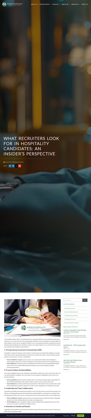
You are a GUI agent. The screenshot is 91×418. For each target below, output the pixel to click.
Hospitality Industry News (18, 162)
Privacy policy (66, 415)
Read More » (66, 339)
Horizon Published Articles (71, 312)
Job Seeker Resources (70, 319)
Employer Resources (69, 308)
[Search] (84, 300)
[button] (35, 4)
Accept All (80, 415)
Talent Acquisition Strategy (71, 322)
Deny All (73, 415)
